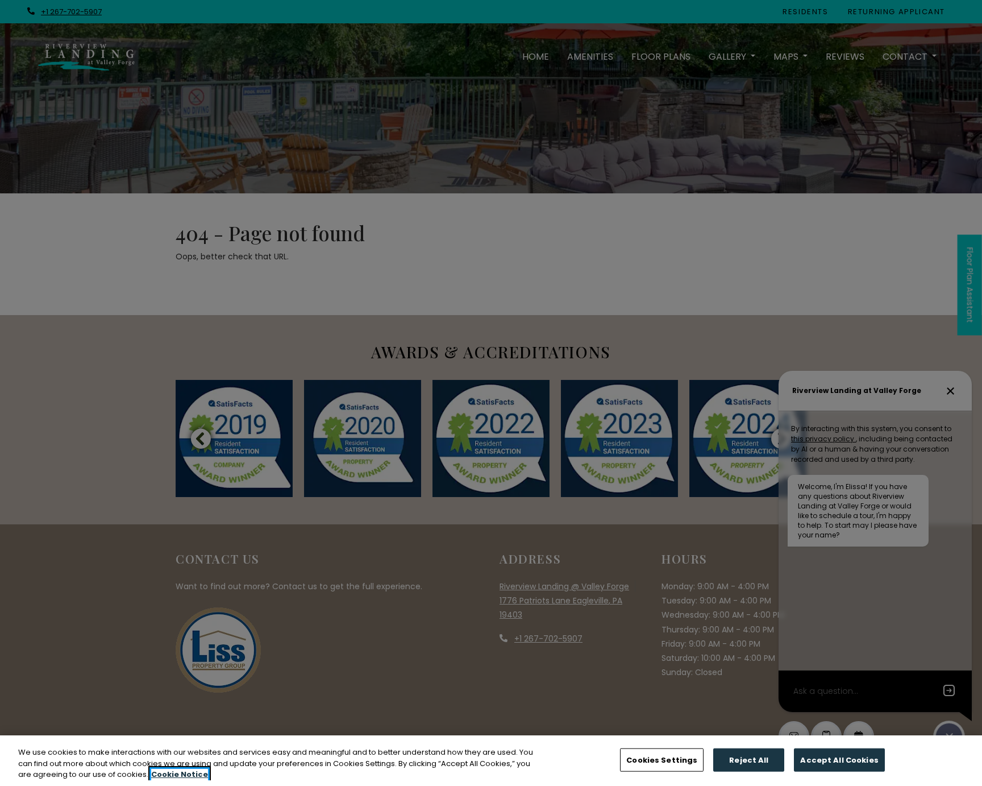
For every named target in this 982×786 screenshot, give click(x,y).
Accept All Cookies (839, 759)
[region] (491, 760)
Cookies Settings (661, 759)
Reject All (748, 759)
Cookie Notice (179, 774)
